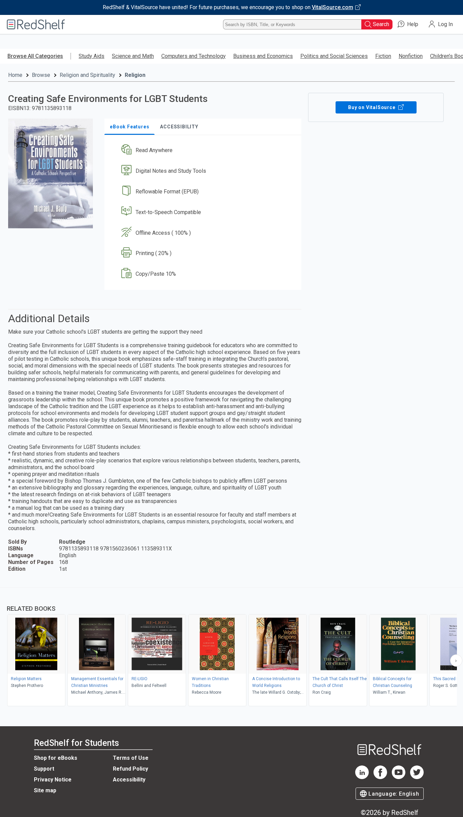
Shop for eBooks (55, 758)
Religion (135, 75)
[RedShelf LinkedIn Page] (362, 777)
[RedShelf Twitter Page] (417, 777)
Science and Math (133, 56)
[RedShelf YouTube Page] (398, 777)
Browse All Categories (35, 56)
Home (15, 75)
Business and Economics (263, 56)
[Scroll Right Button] (456, 660)
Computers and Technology (193, 56)
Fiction (383, 56)
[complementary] (231, 647)
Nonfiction (411, 56)
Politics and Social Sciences (334, 56)
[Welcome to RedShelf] (36, 24)
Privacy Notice (53, 779)
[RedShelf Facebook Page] (380, 777)
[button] (204, 150)
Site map (45, 790)
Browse (41, 75)
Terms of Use (130, 758)
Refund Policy (130, 769)
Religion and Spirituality (87, 75)
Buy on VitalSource (372, 107)
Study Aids (91, 56)
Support (44, 769)
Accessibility (129, 779)
